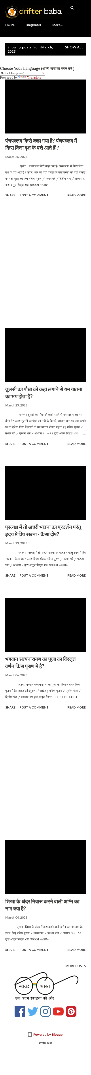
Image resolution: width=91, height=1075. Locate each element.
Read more (76, 195)
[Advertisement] (45, 263)
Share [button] (10, 195)
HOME (10, 25)
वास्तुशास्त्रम (34, 25)
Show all (74, 47)
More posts (75, 966)
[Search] (72, 8)
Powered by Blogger (48, 1034)
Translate (34, 78)
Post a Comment (34, 195)
